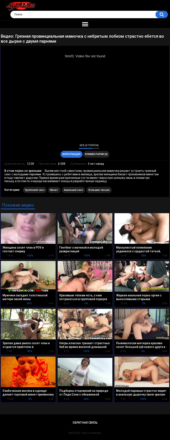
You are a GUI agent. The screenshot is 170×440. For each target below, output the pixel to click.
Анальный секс (73, 190)
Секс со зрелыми (91, 433)
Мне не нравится (74, 146)
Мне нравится (69, 146)
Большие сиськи (99, 190)
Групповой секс (35, 190)
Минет (54, 190)
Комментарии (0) (96, 154)
